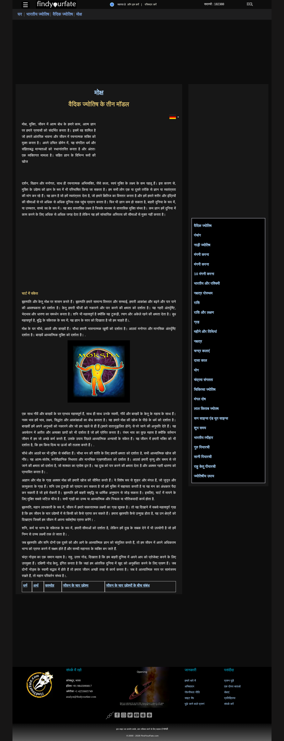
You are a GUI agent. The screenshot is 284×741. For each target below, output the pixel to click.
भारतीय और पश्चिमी (207, 283)
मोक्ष (79, 14)
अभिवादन (189, 686)
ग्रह (196, 322)
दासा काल (200, 360)
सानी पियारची (203, 457)
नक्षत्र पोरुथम (203, 293)
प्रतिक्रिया (229, 698)
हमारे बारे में (190, 680)
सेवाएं (226, 692)
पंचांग (197, 235)
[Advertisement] (142, 52)
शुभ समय (200, 428)
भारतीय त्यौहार (203, 438)
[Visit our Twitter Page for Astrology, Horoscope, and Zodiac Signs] (130, 715)
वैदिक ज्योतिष (63, 14)
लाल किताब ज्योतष (206, 409)
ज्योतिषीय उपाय (204, 476)
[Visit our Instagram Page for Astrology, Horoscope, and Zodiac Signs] (123, 715)
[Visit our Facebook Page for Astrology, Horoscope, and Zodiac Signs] (117, 715)
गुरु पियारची (202, 447)
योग (196, 370)
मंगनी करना (201, 254)
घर (20, 14)
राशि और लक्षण (204, 312)
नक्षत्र (198, 341)
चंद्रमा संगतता (203, 380)
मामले (165, 729)
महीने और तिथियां (205, 331)
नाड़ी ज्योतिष (202, 245)
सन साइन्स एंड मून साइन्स (211, 418)
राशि (197, 303)
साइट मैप (189, 698)
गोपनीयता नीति (192, 692)
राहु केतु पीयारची (205, 466)
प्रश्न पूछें (229, 680)
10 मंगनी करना (204, 274)
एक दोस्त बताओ (232, 686)
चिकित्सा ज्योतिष (205, 389)
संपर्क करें (229, 703)
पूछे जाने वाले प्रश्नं (194, 703)
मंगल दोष (200, 399)
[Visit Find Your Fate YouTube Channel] (136, 715)
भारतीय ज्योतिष (38, 14)
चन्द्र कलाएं (202, 351)
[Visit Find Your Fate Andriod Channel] (149, 715)
